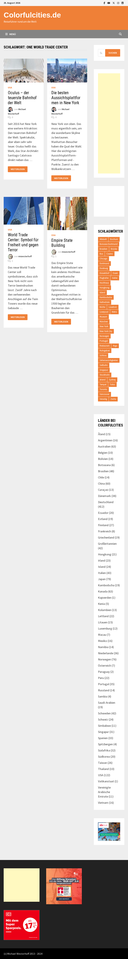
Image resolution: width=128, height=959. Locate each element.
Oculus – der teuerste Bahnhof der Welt (22, 97)
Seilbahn (104, 365)
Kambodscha (106, 297)
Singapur (104, 370)
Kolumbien (104, 610)
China (101, 483)
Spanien (103, 738)
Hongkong (104, 287)
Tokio (112, 384)
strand (103, 379)
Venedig (103, 399)
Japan (102, 579)
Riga (115, 345)
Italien (102, 573)
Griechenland (106, 537)
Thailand (103, 769)
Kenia (101, 604)
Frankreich (104, 531)
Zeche (113, 399)
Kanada (103, 591)
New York (104, 326)
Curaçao (103, 490)
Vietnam (103, 803)
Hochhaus (104, 282)
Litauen (102, 622)
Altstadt (103, 239)
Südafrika (104, 750)
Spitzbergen (105, 744)
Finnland (103, 525)
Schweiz (103, 719)
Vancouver (104, 394)
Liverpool (104, 311)
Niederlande (105, 653)
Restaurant (105, 345)
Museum (103, 316)
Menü (12, 34)
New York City (106, 331)
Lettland (103, 616)
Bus (101, 253)
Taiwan (102, 763)
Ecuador (103, 513)
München (104, 321)
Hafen (115, 278)
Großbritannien (107, 544)
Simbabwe (104, 726)
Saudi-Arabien (106, 703)
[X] (114, 3)
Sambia (102, 696)
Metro (114, 311)
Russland (103, 690)
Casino (109, 253)
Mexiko (102, 641)
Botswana (104, 465)
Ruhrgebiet (105, 350)
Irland (101, 560)
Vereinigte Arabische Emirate (104, 792)
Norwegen (104, 336)
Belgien (102, 453)
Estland (103, 519)
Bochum (114, 239)
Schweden (104, 713)
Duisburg (104, 268)
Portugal (104, 340)
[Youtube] (109, 3)
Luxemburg (105, 628)
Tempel (103, 384)
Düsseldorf (104, 273)
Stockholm (105, 374)
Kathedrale (105, 302)
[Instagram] (118, 3)
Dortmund (104, 263)
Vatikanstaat (106, 781)
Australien (104, 446)
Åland (101, 434)
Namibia (103, 647)
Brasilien (103, 248)
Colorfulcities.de (32, 15)
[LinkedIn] (122, 3)
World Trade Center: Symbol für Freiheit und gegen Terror (23, 242)
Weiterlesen (17, 169)
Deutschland (106, 502)
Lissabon (113, 307)
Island (102, 292)
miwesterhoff (25, 256)
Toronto (103, 389)
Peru (101, 678)
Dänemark (104, 496)
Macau (102, 635)
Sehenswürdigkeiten (109, 360)
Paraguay (104, 672)
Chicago (103, 258)
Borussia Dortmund (109, 244)
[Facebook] (105, 3)
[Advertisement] (109, 123)
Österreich (104, 665)
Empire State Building (61, 243)
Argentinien (105, 440)
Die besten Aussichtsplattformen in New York (65, 97)
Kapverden (104, 597)
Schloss (103, 355)
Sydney (112, 379)
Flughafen (104, 278)
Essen (115, 273)
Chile (101, 477)
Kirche (102, 307)
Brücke (114, 248)
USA (10, 87)
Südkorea (104, 756)
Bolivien (103, 459)
